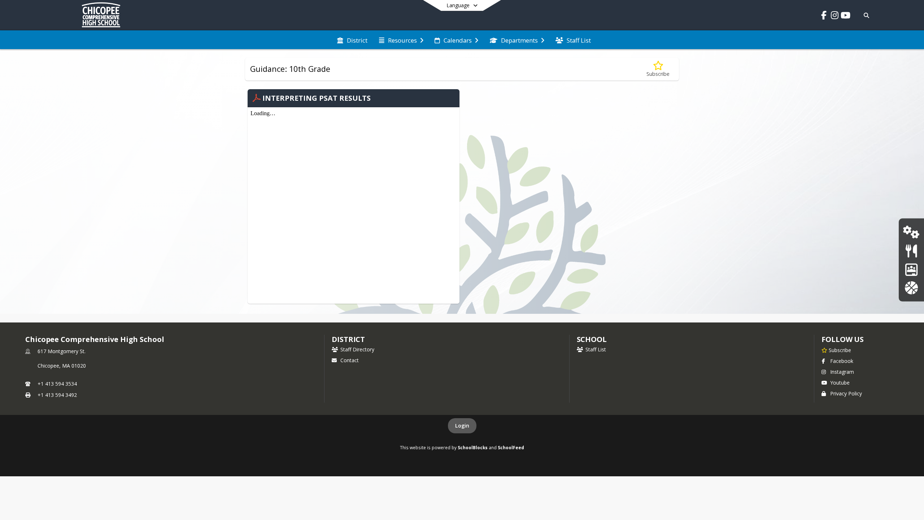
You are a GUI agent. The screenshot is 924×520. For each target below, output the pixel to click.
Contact (349, 360)
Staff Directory (357, 349)
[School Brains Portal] (911, 269)
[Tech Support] (911, 232)
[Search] (865, 15)
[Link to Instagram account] (834, 16)
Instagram (842, 371)
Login (462, 425)
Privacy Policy (846, 393)
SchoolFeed (511, 447)
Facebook (841, 361)
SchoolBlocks (473, 447)
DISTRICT (348, 339)
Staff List (595, 349)
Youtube (840, 382)
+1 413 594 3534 (57, 383)
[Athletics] (911, 287)
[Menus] (911, 251)
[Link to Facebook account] (823, 16)
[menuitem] (352, 39)
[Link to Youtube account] (845, 16)
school (592, 339)
